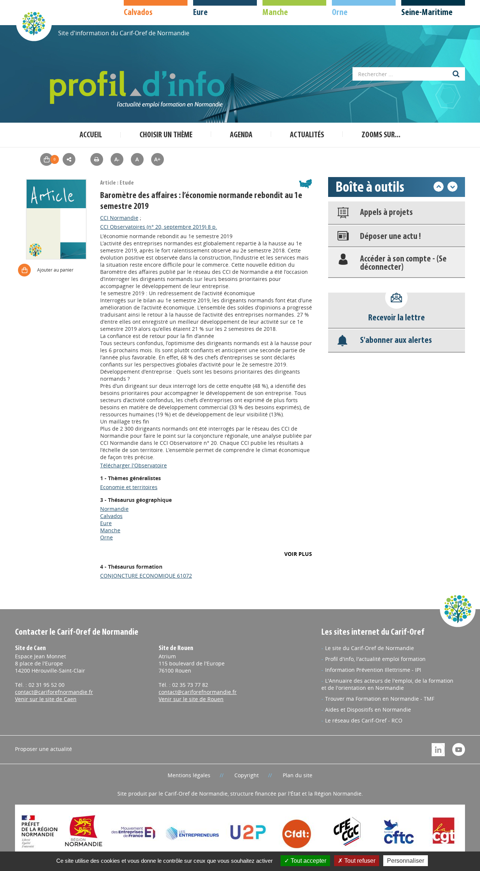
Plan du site (297, 775)
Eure (106, 523)
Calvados (111, 516)
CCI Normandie (119, 217)
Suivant (452, 187)
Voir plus (298, 553)
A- (117, 159)
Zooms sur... (381, 135)
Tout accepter (307, 860)
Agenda (241, 135)
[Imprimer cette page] (96, 159)
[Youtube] (458, 748)
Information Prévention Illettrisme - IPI (373, 669)
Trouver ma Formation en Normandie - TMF (379, 698)
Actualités (307, 135)
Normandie (114, 508)
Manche (110, 530)
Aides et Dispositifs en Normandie (368, 709)
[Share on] (69, 159)
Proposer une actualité (43, 748)
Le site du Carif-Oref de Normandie (369, 648)
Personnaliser (405, 860)
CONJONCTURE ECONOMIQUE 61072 (146, 575)
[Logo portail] (138, 89)
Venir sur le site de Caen (45, 699)
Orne (106, 537)
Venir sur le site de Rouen (191, 699)
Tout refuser (359, 860)
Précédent (439, 187)
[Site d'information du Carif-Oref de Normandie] (33, 23)
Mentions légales (189, 775)
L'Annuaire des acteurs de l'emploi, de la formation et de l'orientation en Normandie (387, 684)
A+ (157, 159)
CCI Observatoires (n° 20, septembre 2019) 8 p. (158, 226)
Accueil (91, 135)
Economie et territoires (129, 487)
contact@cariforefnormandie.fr (54, 691)
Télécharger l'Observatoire (133, 465)
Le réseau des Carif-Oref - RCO (363, 720)
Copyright (246, 775)
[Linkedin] (438, 748)
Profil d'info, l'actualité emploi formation (375, 658)
